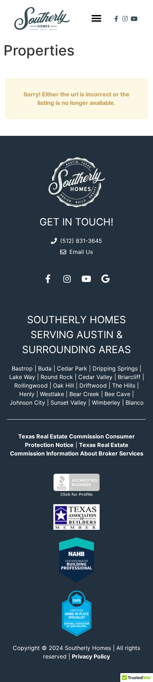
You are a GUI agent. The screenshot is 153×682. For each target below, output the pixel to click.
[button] (96, 19)
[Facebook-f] (116, 18)
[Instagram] (125, 18)
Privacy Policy (91, 656)
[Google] (105, 278)
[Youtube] (134, 18)
